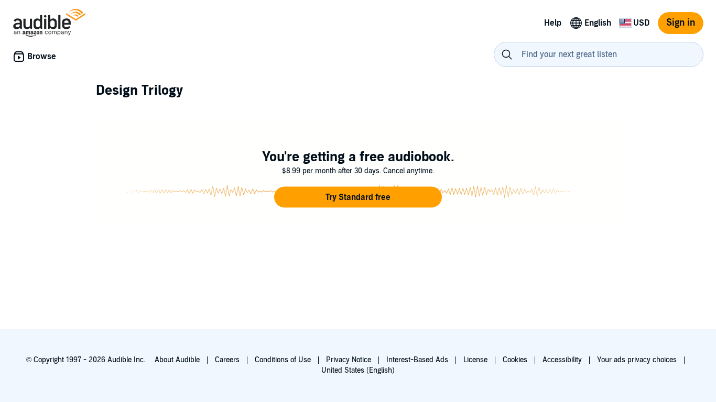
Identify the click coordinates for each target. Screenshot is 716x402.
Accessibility (562, 359)
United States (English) (358, 370)
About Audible (177, 359)
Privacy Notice (348, 359)
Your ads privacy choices (637, 359)
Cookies (515, 359)
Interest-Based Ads (417, 359)
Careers (227, 359)
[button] (358, 197)
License (475, 359)
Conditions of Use (283, 359)
